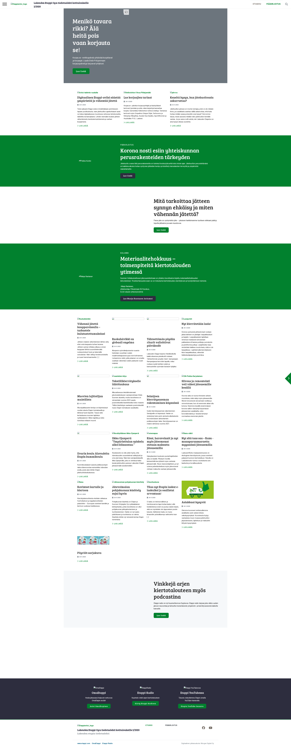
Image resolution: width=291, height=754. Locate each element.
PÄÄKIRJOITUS (273, 4)
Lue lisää (81, 71)
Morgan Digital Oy (207, 743)
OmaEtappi (96, 743)
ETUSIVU (257, 4)
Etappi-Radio (107, 743)
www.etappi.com (83, 743)
